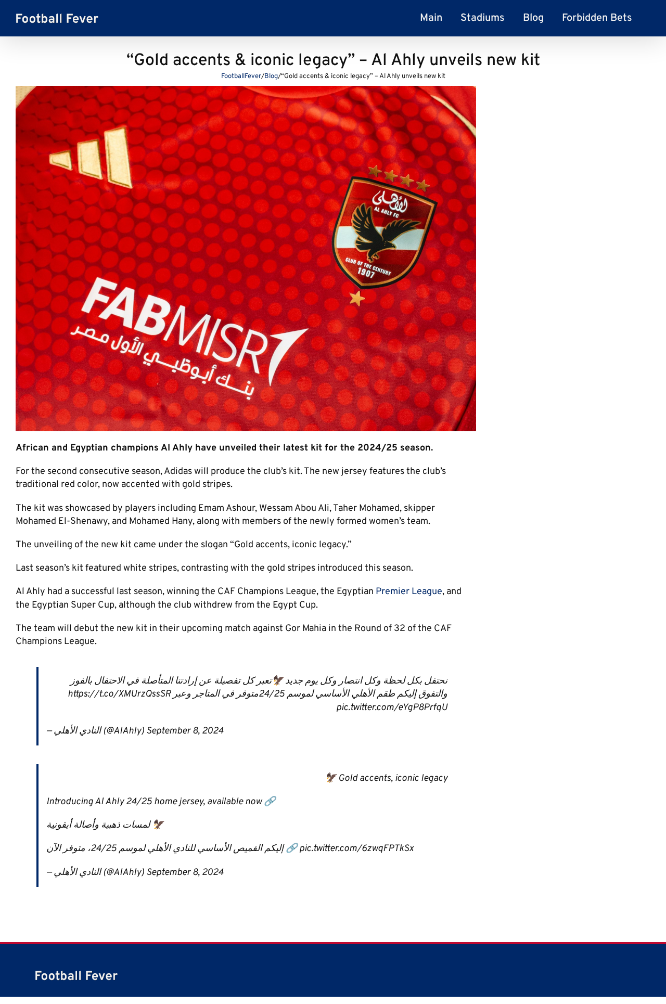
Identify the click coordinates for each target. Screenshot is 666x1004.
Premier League (409, 592)
